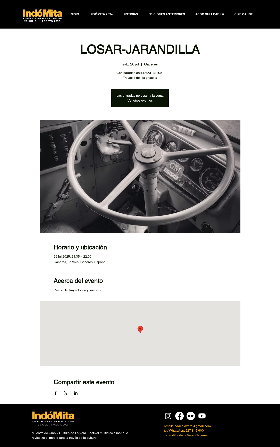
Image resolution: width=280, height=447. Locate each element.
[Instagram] (168, 416)
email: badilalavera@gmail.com (187, 426)
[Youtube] (202, 416)
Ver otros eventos (140, 100)
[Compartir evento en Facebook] (56, 393)
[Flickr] (191, 416)
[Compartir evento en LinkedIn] (76, 393)
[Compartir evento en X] (66, 393)
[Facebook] (179, 416)
